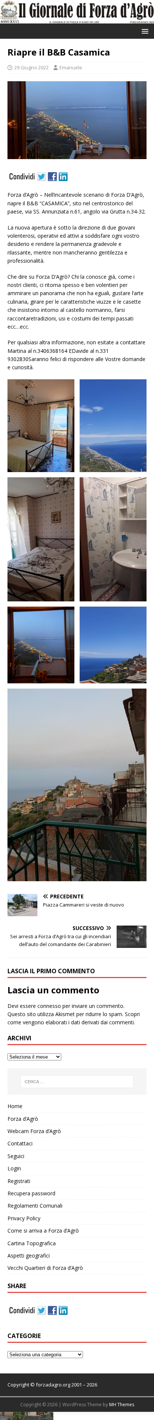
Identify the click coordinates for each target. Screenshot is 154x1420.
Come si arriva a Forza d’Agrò (43, 1230)
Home (14, 1106)
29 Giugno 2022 (31, 67)
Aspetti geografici (28, 1255)
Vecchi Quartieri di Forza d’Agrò (45, 1267)
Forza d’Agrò (22, 1118)
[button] (143, 30)
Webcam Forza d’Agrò (34, 1131)
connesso (49, 1005)
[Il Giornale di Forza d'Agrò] (77, 19)
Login (14, 1168)
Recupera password (31, 1193)
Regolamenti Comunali (34, 1205)
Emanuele (70, 67)
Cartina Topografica (31, 1243)
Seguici (15, 1156)
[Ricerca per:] (77, 1081)
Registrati (18, 1181)
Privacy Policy (23, 1218)
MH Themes (121, 1404)
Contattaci (20, 1143)
